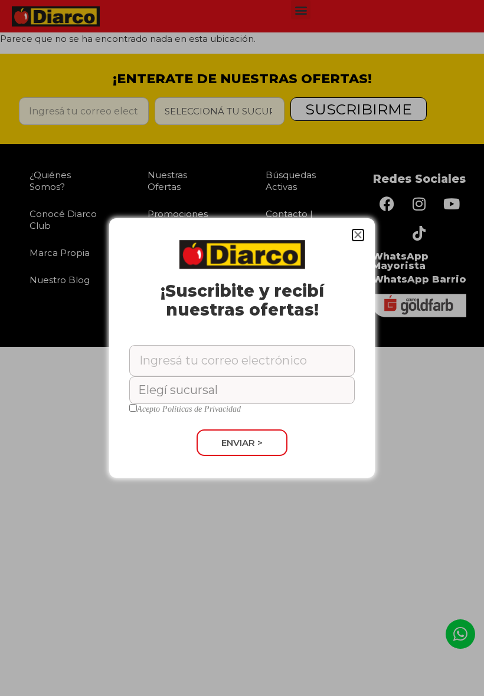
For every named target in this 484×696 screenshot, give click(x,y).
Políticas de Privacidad (201, 409)
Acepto (189, 409)
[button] (358, 235)
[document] (242, 348)
